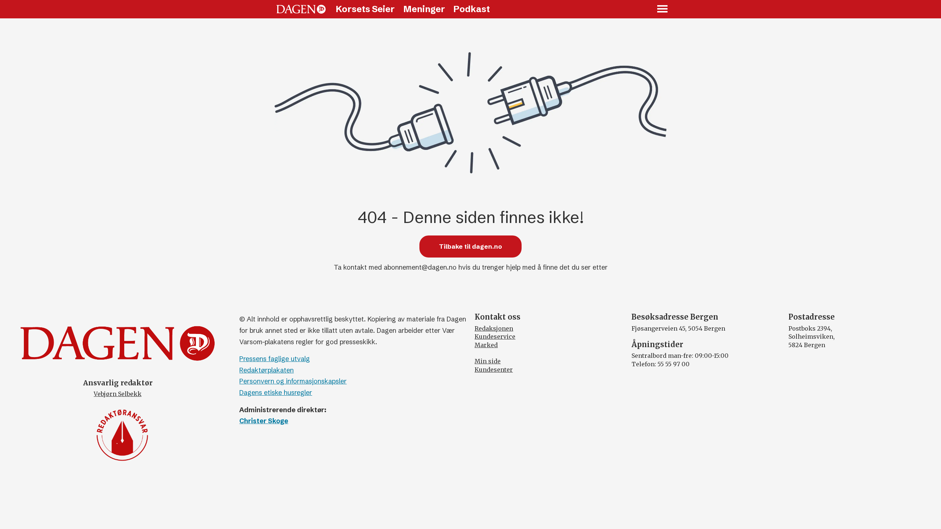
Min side (488, 361)
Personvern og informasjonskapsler (293, 381)
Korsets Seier (365, 9)
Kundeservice (495, 336)
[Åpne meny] (662, 9)
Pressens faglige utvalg (274, 359)
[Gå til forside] (301, 9)
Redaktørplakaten (266, 370)
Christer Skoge (263, 421)
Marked (486, 345)
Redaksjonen (494, 328)
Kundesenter (494, 369)
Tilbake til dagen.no (470, 246)
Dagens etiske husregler (275, 392)
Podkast (471, 9)
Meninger (424, 9)
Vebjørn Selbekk (118, 393)
